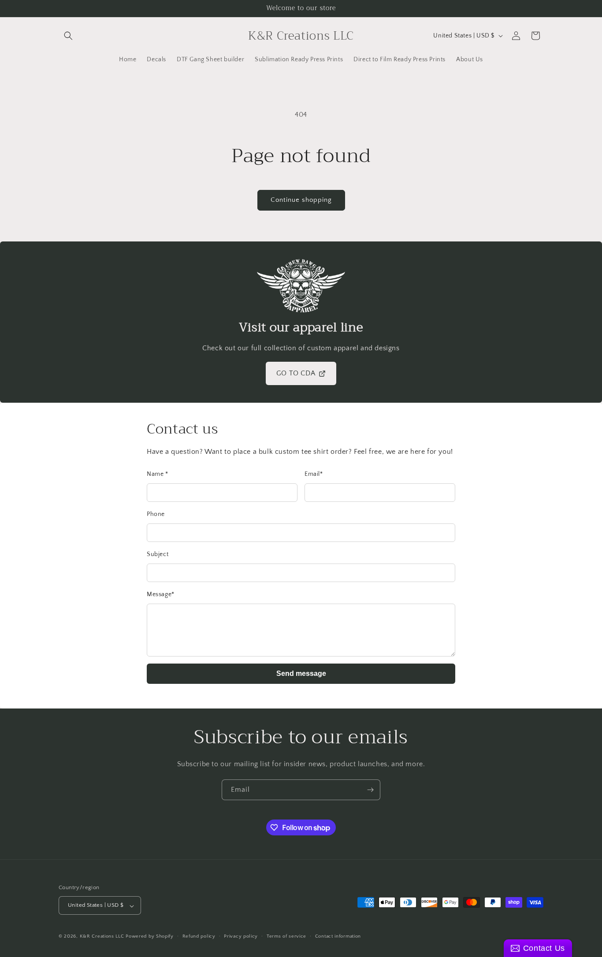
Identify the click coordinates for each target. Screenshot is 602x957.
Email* (314, 474)
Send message (301, 673)
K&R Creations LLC (102, 936)
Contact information (338, 936)
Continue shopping (301, 200)
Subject (157, 554)
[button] (68, 35)
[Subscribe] (370, 789)
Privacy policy (241, 936)
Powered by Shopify (150, 936)
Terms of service (286, 936)
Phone (156, 514)
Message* (161, 594)
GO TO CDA (295, 373)
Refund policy (199, 936)
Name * (157, 474)
